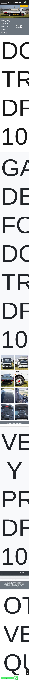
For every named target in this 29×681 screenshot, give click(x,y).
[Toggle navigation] (4, 2)
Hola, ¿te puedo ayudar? (7, 678)
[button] (26, 2)
